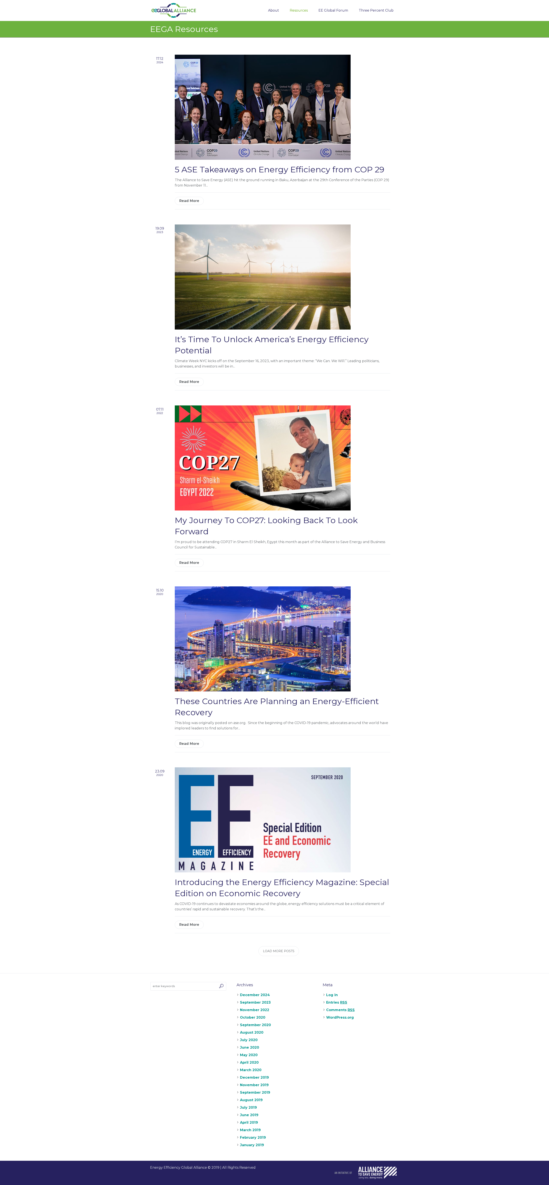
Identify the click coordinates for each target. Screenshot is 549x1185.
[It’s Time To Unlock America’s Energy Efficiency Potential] (263, 277)
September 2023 (255, 1002)
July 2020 (249, 1040)
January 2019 (252, 1145)
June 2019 (249, 1115)
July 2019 (248, 1107)
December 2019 (254, 1077)
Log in (332, 995)
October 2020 (252, 1017)
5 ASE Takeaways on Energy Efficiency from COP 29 (279, 169)
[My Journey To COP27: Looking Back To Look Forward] (263, 458)
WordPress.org (340, 1017)
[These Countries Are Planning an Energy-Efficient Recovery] (263, 639)
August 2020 (251, 1032)
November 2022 (254, 1010)
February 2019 (253, 1137)
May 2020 (249, 1055)
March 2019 (250, 1130)
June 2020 (249, 1047)
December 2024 (255, 995)
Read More (189, 201)
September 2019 (255, 1092)
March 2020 (250, 1070)
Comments (340, 1010)
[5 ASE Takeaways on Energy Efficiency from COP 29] (263, 107)
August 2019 (251, 1100)
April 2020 (249, 1062)
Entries (336, 1002)
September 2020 (255, 1025)
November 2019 (254, 1085)
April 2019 (249, 1122)
